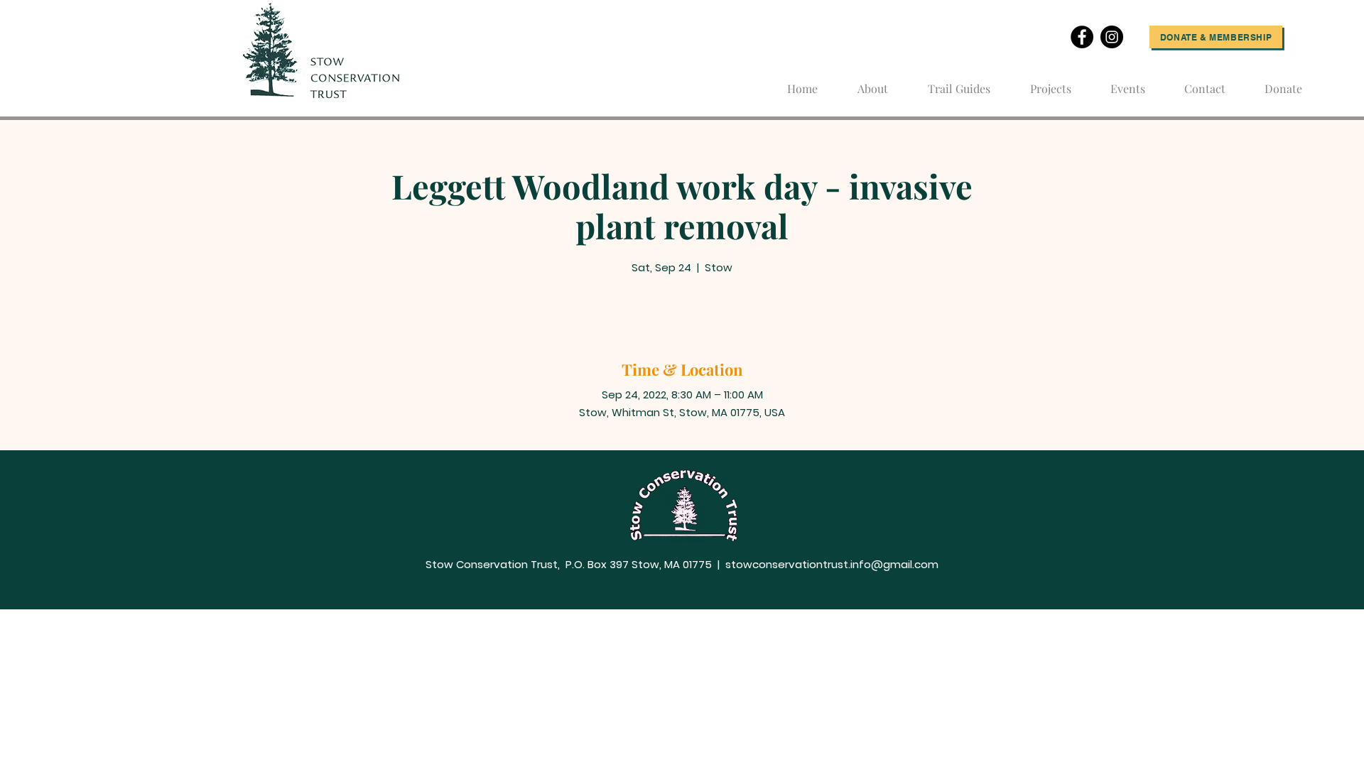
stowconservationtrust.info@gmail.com (831, 564)
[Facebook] (1082, 37)
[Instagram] (1111, 37)
